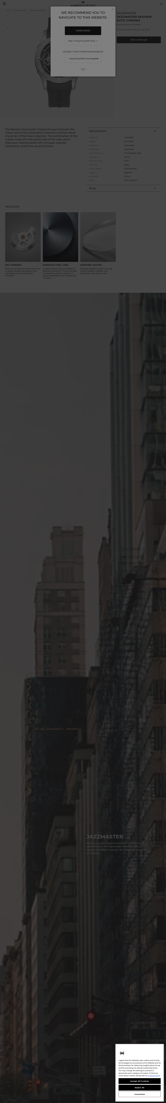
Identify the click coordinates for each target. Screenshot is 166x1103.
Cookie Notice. (154, 1076)
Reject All (139, 1088)
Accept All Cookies (139, 1081)
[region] (139, 1073)
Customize (139, 1094)
